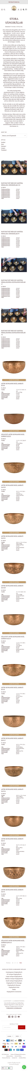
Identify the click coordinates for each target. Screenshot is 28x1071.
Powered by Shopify (14, 1064)
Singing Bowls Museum (14, 985)
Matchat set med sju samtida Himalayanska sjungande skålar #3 (13, 332)
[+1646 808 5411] (23, 10)
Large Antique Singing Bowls (14, 976)
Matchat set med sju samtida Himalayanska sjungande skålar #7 (13, 282)
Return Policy (10, 1056)
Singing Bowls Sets (14, 987)
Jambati (3, 142)
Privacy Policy (18, 1056)
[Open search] (4, 9)
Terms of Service (6, 1058)
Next (21, 962)
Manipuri (3, 146)
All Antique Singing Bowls (14, 974)
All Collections (5, 1054)
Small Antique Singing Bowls (14, 981)
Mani (2, 144)
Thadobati (4, 150)
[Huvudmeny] (2, 9)
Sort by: (4, 132)
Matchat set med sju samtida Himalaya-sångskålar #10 (12, 184)
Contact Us (14, 1058)
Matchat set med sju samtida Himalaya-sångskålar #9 (12, 232)
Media (14, 989)
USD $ (17, 1036)
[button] (7, 1068)
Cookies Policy (22, 1058)
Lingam (3, 148)
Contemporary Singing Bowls (14, 972)
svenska (9, 1036)
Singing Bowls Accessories (14, 991)
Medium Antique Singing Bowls (14, 978)
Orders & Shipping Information (18, 1054)
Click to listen (14, 380)
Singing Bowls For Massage (14, 983)
